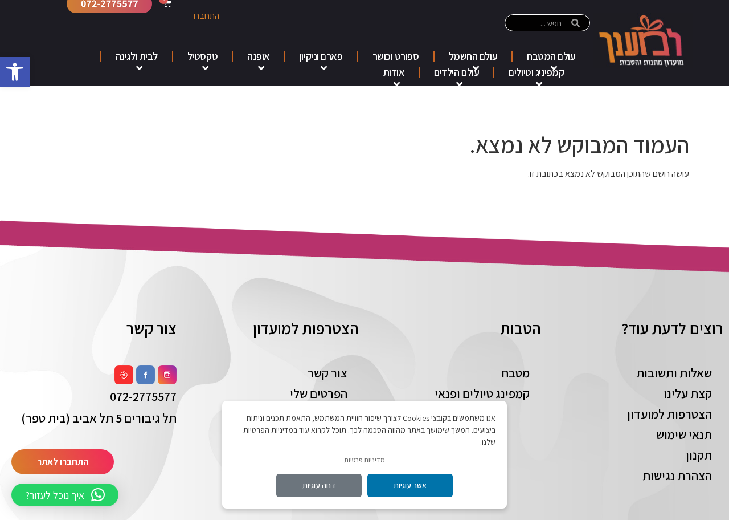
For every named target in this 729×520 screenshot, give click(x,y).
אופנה (258, 56)
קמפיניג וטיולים (536, 72)
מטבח (516, 373)
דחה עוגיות (318, 485)
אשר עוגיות (410, 485)
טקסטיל (202, 56)
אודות (394, 72)
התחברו (206, 16)
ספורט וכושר (395, 56)
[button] (15, 72)
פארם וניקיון (321, 56)
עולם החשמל (473, 56)
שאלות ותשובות (674, 373)
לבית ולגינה (137, 56)
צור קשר (327, 373)
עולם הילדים (456, 72)
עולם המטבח (551, 56)
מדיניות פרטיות (364, 460)
